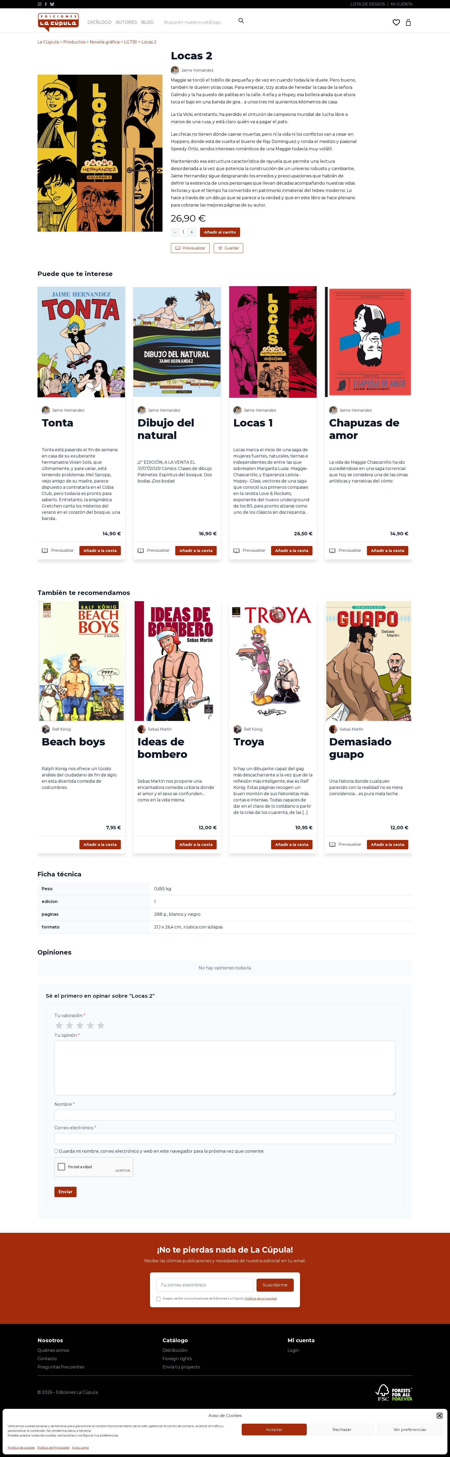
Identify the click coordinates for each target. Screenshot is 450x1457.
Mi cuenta (402, 4)
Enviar (65, 1191)
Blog (147, 22)
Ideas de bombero (163, 748)
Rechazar (342, 1429)
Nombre (64, 1104)
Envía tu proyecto (181, 1367)
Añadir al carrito (220, 232)
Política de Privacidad (53, 1447)
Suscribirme (275, 1285)
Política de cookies (21, 1447)
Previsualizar (194, 248)
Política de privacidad (261, 1298)
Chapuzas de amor (364, 429)
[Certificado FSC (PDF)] (394, 1392)
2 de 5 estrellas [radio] (69, 1025)
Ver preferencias (409, 1429)
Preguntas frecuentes (61, 1367)
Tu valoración (69, 1015)
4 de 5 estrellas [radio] (90, 1025)
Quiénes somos (53, 1350)
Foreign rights (177, 1358)
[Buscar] (241, 20)
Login (293, 1350)
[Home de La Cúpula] (58, 22)
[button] (439, 1415)
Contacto (47, 1358)
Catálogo (99, 22)
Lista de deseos (368, 4)
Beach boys (73, 741)
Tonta (57, 422)
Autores (126, 22)
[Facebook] (46, 4)
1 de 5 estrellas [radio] (59, 1025)
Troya (248, 741)
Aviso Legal (80, 1447)
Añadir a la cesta (100, 550)
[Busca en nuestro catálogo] (200, 22)
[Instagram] (40, 4)
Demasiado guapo (360, 748)
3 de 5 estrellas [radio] (80, 1025)
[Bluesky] (52, 4)
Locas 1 (253, 422)
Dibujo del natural (166, 429)
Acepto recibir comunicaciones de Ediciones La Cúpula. (219, 1298)
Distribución (175, 1350)
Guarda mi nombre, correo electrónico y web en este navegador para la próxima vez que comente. (161, 1151)
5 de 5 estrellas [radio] (100, 1025)
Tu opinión (67, 1035)
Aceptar (274, 1429)
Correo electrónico (75, 1127)
